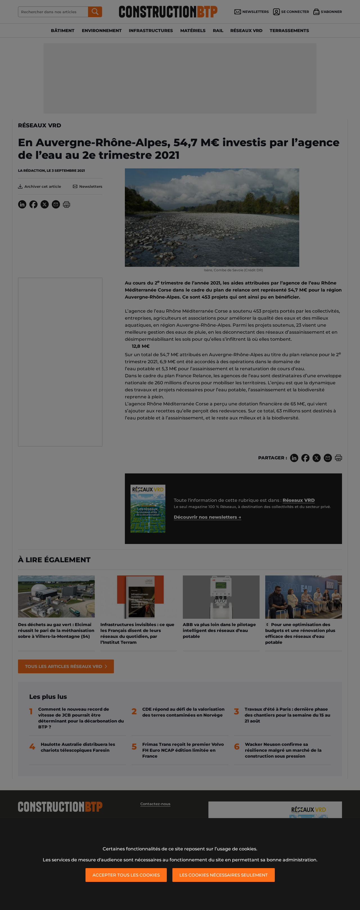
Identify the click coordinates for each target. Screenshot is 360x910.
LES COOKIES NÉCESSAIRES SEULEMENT (223, 875)
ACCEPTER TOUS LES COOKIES (126, 875)
